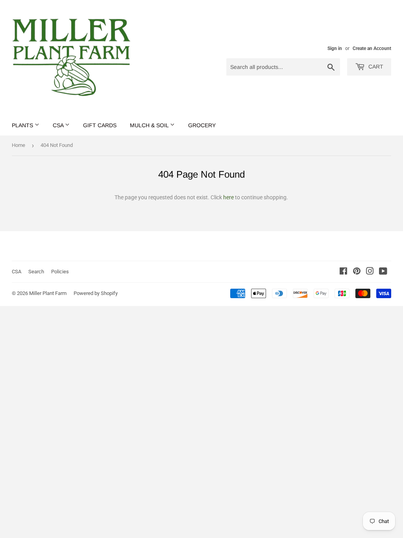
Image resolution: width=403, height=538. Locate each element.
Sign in (334, 48)
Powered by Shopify (96, 293)
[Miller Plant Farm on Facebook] (343, 272)
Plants (23, 125)
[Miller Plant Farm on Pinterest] (357, 272)
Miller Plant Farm (48, 293)
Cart (375, 66)
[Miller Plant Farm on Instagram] (370, 272)
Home (18, 145)
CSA (59, 125)
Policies (60, 272)
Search (36, 272)
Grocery (202, 125)
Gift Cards (99, 125)
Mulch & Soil (150, 125)
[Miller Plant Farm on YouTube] (383, 272)
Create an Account (372, 48)
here (228, 197)
